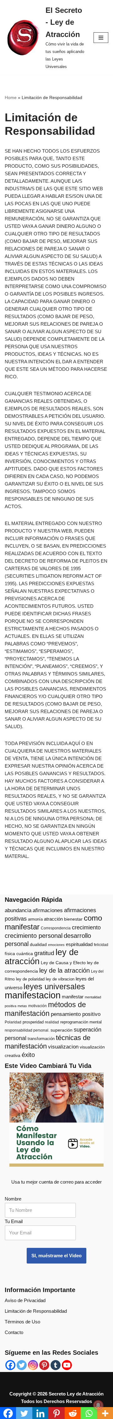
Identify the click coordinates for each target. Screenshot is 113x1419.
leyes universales (54, 986)
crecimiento (86, 927)
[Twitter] (22, 1365)
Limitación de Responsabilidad (36, 1311)
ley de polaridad (30, 979)
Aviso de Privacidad (25, 1300)
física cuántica (19, 953)
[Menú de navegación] (101, 37)
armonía (35, 919)
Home (11, 97)
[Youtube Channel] (67, 1365)
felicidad (101, 945)
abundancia (18, 910)
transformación (41, 1038)
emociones (56, 945)
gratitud (44, 953)
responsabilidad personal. (27, 1030)
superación (62, 1030)
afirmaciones (48, 910)
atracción (53, 919)
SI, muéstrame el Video (56, 1255)
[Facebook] (10, 1365)
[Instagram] (33, 1365)
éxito (28, 1054)
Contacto (14, 1332)
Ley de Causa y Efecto (63, 962)
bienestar (73, 919)
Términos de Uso (22, 1321)
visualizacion (63, 1047)
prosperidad (33, 1022)
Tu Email (14, 1221)
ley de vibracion (60, 979)
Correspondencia (56, 928)
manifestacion (33, 995)
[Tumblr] (56, 1365)
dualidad (38, 944)
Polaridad (13, 1022)
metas (22, 1006)
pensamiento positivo (75, 1014)
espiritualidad (79, 944)
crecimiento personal (33, 935)
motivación (37, 1006)
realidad (52, 1022)
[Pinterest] (44, 1365)
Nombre (13, 1198)
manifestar (72, 996)
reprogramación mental (81, 1022)
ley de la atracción (64, 970)
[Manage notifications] (98, 1405)
